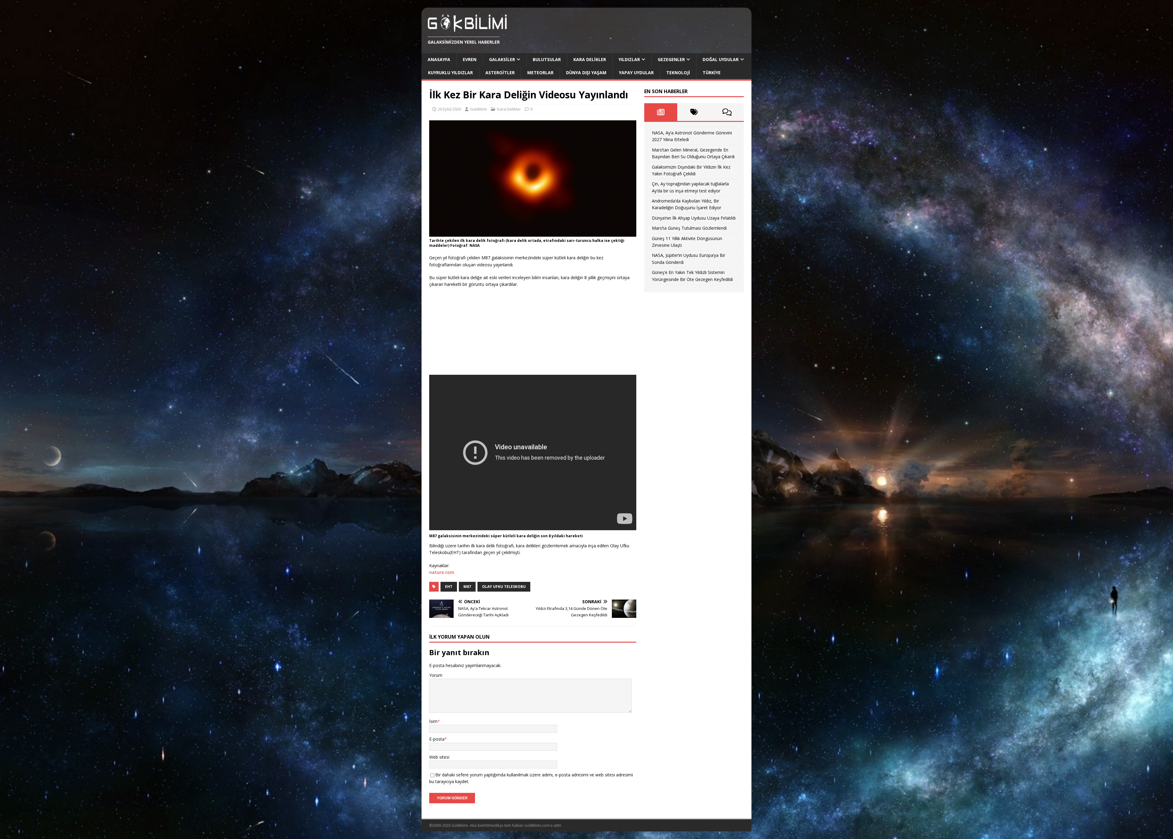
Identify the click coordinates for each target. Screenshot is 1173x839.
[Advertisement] (475, 332)
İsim (433, 721)
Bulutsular (547, 59)
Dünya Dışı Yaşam (586, 72)
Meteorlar (540, 72)
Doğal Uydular (721, 59)
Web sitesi (439, 757)
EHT (448, 586)
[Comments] (727, 112)
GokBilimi (478, 109)
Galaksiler (502, 59)
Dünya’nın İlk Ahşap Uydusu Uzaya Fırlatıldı (694, 218)
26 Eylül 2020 (449, 109)
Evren (470, 59)
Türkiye (712, 72)
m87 (467, 586)
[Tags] (694, 112)
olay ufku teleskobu (504, 586)
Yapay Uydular (636, 72)
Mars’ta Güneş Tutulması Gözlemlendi (689, 228)
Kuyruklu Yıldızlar (450, 72)
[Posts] (661, 112)
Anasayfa (439, 59)
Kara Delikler (589, 59)
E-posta (436, 739)
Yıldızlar (629, 59)
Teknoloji (678, 72)
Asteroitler (500, 72)
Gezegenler (671, 59)
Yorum (435, 675)
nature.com (441, 572)
